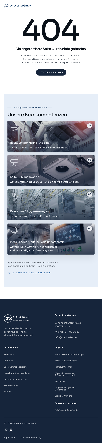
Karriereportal (11, 385)
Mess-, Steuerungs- (65, 373)
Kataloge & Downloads (66, 410)
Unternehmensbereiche (15, 367)
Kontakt (8, 391)
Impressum (9, 437)
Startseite (9, 354)
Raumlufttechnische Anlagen (69, 354)
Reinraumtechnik (63, 367)
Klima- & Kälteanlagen (66, 360)
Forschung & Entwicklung (17, 373)
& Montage (60, 389)
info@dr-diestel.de (66, 337)
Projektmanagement (65, 387)
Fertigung (60, 381)
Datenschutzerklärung (30, 437)
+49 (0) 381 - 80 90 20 (67, 332)
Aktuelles (8, 360)
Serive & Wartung (63, 396)
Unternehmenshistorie (15, 379)
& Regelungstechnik (65, 375)
